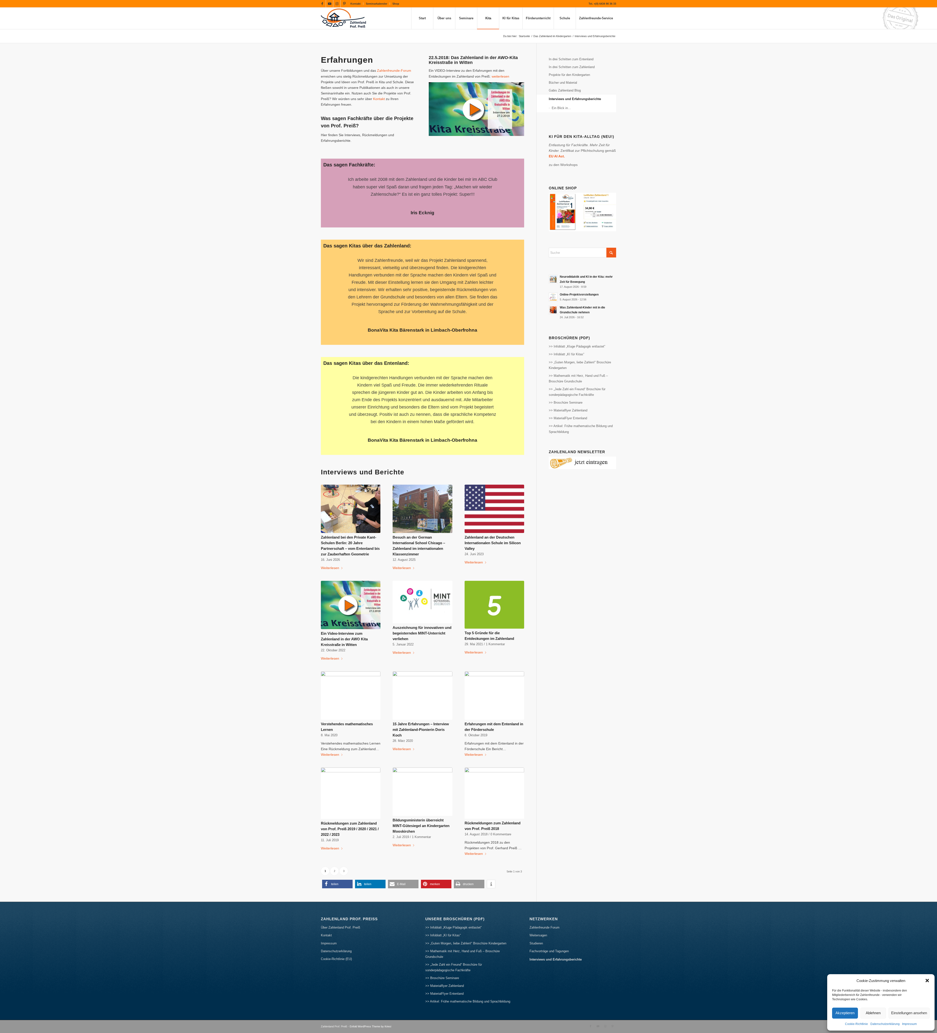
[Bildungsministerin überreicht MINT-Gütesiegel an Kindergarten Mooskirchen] (422, 769)
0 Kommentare (500, 812)
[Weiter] (510, 182)
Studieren (536, 921)
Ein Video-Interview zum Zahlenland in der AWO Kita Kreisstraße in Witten (344, 616)
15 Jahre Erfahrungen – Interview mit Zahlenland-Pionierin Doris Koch (421, 707)
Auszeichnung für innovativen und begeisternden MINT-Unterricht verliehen (422, 611)
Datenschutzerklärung (885, 1024)
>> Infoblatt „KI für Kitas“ (566, 354)
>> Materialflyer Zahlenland (568, 410)
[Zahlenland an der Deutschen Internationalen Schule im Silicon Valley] (494, 486)
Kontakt (355, 3)
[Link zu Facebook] (322, 3)
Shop (395, 3)
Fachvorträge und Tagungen (549, 929)
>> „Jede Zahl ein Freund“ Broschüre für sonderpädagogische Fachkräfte (577, 392)
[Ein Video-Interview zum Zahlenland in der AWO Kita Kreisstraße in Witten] (350, 583)
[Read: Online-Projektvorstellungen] (553, 297)
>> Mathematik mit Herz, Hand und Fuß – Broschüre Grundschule (578, 378)
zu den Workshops (563, 165)
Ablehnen (873, 1013)
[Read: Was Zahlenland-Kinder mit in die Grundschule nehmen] (553, 310)
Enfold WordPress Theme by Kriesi (370, 1004)
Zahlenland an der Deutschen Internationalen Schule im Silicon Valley (493, 520)
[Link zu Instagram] (336, 3)
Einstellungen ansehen (909, 1013)
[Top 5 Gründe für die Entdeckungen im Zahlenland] (494, 582)
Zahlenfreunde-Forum (394, 70)
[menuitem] (355, 3)
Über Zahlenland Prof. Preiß (340, 905)
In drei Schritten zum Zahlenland (572, 67)
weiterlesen (500, 76)
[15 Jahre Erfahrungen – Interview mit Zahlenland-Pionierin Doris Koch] (422, 673)
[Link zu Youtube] (329, 3)
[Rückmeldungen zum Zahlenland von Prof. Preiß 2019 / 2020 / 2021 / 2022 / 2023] (350, 771)
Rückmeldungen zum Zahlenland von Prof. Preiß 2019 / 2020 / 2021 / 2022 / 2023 (350, 806)
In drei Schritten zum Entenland (571, 59)
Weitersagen (538, 913)
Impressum (909, 1024)
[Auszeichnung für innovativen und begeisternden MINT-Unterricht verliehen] (422, 580)
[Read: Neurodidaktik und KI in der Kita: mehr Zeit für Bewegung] (553, 279)
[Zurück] (334, 182)
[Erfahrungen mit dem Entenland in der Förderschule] (494, 673)
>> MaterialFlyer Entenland (568, 418)
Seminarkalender (376, 3)
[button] (927, 980)
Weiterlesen (330, 546)
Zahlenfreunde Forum (545, 905)
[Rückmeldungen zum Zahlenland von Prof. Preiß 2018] (494, 770)
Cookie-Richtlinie (856, 1024)
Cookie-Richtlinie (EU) (336, 937)
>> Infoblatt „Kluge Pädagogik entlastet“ (577, 346)
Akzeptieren (845, 1013)
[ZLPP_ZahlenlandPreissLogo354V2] (345, 18)
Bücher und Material (563, 82)
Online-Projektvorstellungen (579, 294)
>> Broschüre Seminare (565, 402)
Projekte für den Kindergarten (569, 75)
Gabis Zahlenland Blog (565, 90)
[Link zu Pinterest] (344, 3)
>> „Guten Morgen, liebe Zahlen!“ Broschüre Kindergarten (580, 365)
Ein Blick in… (561, 108)
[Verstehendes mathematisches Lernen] (350, 673)
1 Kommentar (495, 622)
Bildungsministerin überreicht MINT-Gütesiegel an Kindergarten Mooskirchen (421, 803)
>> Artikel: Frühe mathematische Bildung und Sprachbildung (581, 428)
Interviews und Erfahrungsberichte (575, 99)
